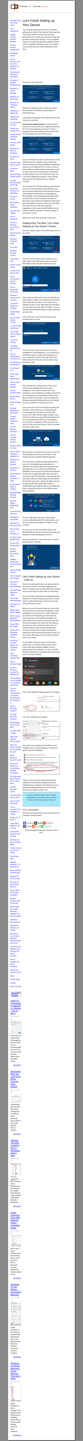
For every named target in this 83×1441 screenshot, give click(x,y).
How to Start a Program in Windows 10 (15, 454)
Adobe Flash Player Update (15, 611)
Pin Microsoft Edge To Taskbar (14, 487)
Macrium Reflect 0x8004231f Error (14, 504)
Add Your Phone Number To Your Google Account (15, 748)
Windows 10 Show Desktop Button (15, 842)
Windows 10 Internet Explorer (14, 462)
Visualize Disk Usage (15, 144)
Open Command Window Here (15, 656)
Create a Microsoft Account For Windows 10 (14, 671)
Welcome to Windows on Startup (14, 928)
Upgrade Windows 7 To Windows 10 (15, 864)
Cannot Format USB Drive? (15, 327)
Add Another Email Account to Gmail (15, 834)
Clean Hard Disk (14, 260)
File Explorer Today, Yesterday (14, 205)
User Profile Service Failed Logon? (15, 334)
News (12, 976)
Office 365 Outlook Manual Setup (15, 739)
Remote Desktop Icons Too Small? (15, 901)
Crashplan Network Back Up (15, 348)
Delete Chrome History (15, 266)
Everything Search (14, 54)
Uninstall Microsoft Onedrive (13, 716)
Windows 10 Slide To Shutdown (14, 151)
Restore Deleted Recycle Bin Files (14, 552)
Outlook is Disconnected (15, 921)
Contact (13, 983)
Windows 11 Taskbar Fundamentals (15, 82)
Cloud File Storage (14, 341)
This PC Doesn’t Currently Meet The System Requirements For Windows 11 (15, 695)
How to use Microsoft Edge (15, 599)
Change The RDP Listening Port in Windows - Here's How (16, 1148)
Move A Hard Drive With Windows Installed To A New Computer (15, 911)
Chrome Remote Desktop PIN (14, 47)
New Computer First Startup (15, 577)
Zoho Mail (13, 247)
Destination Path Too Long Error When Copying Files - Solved (16, 1079)
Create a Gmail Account (15, 124)
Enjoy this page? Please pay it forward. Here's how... (41, 831)
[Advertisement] (41, 65)
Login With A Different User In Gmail (15, 826)
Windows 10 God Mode (14, 118)
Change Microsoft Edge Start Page (15, 182)
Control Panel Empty (15, 313)
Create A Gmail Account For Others (15, 850)
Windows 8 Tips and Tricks (15, 971)
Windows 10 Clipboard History (14, 105)
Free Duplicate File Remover (15, 363)
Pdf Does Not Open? (15, 605)
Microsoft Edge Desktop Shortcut (15, 495)
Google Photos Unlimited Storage (15, 137)
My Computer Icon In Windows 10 (15, 531)
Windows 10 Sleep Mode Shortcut (14, 884)
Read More (17, 1065)
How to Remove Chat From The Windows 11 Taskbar (15, 63)
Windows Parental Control (13, 253)
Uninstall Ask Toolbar (15, 212)
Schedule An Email (14, 158)
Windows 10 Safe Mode (14, 518)
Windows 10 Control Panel (15, 877)
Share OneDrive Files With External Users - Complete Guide (15, 1220)
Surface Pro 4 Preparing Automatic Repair (15, 633)
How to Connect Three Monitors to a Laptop (15, 810)
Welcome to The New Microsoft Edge (15, 584)
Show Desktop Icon (15, 403)
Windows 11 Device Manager (14, 91)
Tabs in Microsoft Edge (15, 663)
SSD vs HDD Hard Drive (15, 802)
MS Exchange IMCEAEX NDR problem (15, 618)
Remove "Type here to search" (15, 164)
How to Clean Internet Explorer (15, 384)
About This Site (15, 986)
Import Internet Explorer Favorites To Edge (15, 477)
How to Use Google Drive (15, 130)
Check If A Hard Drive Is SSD (15, 796)
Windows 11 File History (14, 98)
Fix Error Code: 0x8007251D (15, 538)
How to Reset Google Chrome (15, 320)
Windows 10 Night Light (14, 112)
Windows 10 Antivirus (14, 469)
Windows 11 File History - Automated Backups (16, 1289)
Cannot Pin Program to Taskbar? (14, 306)
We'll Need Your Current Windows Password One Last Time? (15, 938)
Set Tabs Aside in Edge (15, 732)
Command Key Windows (15, 513)
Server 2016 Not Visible (14, 625)
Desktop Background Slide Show (14, 410)
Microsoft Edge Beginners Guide (15, 592)
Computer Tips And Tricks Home (15, 23)
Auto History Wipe (14, 857)
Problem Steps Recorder (15, 447)
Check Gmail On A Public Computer (14, 892)
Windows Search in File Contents (15, 298)
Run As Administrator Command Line (15, 356)
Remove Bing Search (15, 398)
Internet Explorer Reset (15, 392)
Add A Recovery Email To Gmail (15, 757)
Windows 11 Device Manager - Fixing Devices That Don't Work (15, 1371)
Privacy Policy (15, 979)
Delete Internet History (15, 234)
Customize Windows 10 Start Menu (14, 191)
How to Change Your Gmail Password (15, 963)
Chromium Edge (14, 170)
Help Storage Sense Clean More (15, 725)
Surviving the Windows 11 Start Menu (15, 74)
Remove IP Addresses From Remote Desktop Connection (15, 768)
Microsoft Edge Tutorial (15, 571)
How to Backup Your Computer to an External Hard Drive (15, 681)
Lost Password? (14, 30)
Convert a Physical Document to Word (14, 226)
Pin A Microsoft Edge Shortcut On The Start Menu (15, 780)
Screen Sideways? (14, 218)
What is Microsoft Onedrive (13, 708)
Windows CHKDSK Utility (13, 241)
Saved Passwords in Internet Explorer (15, 280)
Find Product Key (14, 369)
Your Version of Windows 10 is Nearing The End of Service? (15, 951)
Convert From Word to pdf (15, 272)
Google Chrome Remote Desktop (13, 38)
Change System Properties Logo (14, 420)
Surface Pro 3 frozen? (15, 819)
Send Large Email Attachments (14, 376)
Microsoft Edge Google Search (15, 175)
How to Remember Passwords (14, 289)
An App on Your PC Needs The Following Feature (14, 645)
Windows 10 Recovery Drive (15, 524)
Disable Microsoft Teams (13, 789)
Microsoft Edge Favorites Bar (15, 871)
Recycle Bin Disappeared (14, 544)
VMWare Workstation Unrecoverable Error (15, 563)
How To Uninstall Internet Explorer (13, 438)
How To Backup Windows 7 (14, 429)
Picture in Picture (13, 198)
